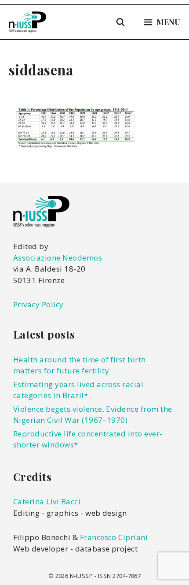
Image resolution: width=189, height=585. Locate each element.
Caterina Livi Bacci (46, 501)
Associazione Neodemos (57, 258)
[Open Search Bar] (120, 22)
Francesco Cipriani (114, 537)
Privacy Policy (38, 304)
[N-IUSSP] (27, 22)
